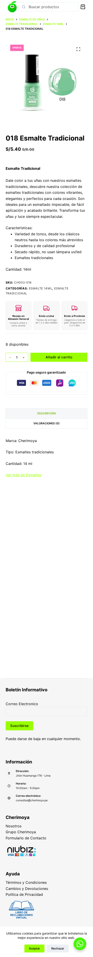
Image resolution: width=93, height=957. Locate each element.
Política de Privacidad (24, 894)
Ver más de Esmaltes (23, 475)
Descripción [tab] (46, 413)
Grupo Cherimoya (21, 832)
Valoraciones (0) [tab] (46, 423)
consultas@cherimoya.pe (32, 800)
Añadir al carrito (59, 357)
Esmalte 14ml (40, 288)
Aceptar (34, 948)
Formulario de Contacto (26, 838)
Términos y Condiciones (26, 882)
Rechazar (57, 948)
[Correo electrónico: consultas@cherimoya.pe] (9, 798)
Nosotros (13, 826)
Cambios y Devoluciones (27, 888)
